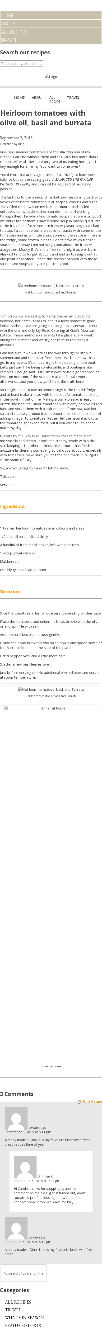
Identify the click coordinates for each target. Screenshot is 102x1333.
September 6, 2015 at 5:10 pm (28, 1241)
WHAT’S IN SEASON (24, 1317)
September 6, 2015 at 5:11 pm (28, 1132)
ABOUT (9, 23)
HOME (8, 15)
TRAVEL (9, 40)
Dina (21, 144)
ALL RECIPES (14, 32)
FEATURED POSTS (23, 1325)
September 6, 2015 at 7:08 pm (37, 1180)
